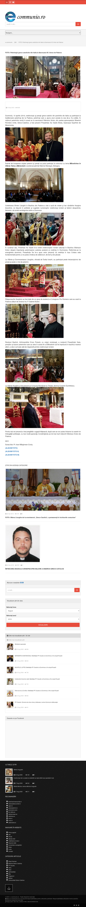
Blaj (9, 874)
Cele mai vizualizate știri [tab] (16, 640)
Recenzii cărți (12, 843)
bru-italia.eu (11, 812)
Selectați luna (11, 607)
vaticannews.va (12, 814)
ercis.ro (10, 820)
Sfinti (9, 870)
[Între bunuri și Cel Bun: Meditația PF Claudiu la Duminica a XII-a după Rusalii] (11, 693)
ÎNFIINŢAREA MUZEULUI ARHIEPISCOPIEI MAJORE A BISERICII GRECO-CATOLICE (34, 569)
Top (8, 889)
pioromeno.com (12, 810)
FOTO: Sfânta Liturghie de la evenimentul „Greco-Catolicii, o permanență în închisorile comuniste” (40, 517)
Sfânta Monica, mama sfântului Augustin (25, 786)
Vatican (10, 878)
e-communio (8, 42)
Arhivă (10, 837)
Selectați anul (11, 615)
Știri (15, 42)
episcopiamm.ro (13, 808)
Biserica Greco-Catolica (15, 863)
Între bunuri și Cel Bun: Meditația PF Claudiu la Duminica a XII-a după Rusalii (37, 690)
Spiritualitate (12, 872)
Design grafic (10, 901)
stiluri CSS (16, 901)
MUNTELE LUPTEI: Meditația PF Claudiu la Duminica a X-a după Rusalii (35, 667)
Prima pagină (12, 832)
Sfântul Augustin (18, 769)
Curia (10, 849)
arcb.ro (10, 818)
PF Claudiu (11, 865)
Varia (9, 867)
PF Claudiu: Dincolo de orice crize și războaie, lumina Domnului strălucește (36, 702)
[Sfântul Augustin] (10, 772)
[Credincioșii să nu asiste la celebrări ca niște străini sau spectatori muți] (10, 780)
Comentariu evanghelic (15, 845)
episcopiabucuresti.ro (14, 804)
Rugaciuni (11, 876)
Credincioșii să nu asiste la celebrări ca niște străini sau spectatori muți (34, 778)
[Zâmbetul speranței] (11, 646)
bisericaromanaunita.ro (15, 801)
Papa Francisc (12, 861)
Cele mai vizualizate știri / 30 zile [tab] (19, 635)
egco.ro (10, 806)
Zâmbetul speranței (20, 644)
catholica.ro (11, 816)
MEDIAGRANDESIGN (32, 901)
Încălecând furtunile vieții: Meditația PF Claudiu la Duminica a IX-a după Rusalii (37, 679)
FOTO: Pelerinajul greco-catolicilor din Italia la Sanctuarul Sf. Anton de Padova (33, 52)
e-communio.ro (14, 897)
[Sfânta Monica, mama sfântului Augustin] (10, 789)
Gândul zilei (11, 839)
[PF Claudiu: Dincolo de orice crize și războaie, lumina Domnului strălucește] (11, 705)
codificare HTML (23, 901)
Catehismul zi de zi (13, 841)
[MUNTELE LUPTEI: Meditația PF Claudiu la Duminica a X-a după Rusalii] (11, 670)
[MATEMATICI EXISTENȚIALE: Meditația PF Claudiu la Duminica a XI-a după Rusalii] (11, 658)
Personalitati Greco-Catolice (16, 880)
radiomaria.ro (12, 822)
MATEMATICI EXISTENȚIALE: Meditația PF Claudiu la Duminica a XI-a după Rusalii (38, 656)
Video (10, 847)
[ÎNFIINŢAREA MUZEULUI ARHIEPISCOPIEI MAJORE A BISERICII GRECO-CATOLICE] (22, 543)
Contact (10, 851)
